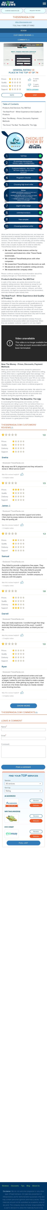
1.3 (44, 533)
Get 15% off (11, 806)
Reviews (5, 1186)
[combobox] (23, 783)
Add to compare (32, 89)
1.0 (44, 435)
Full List (23, 843)
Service (7, 780)
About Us (36, 1186)
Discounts (15, 1186)
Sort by (7, 788)
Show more (23, 706)
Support (4, 89)
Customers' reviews (24, 35)
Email (3, 735)
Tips (22, 1186)
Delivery (4, 86)
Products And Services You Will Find (17, 108)
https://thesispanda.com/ (23, 22)
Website (36, 805)
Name (4, 726)
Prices (3, 79)
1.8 (44, 591)
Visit (35, 95)
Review (23, 31)
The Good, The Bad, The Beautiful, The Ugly (20, 125)
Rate (12, 95)
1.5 (44, 483)
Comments (23, 40)
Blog (28, 1186)
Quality (4, 82)
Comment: (5, 744)
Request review (35, 10)
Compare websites (12, 10)
